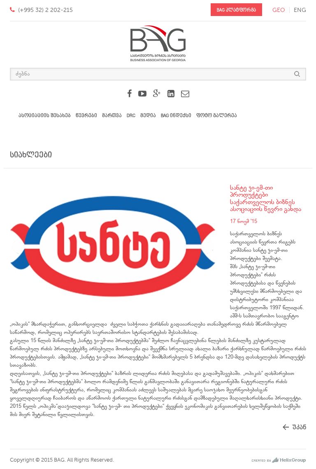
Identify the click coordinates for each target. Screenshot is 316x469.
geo (278, 10)
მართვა (112, 116)
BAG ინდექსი (176, 116)
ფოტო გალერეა (216, 116)
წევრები (86, 116)
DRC (131, 116)
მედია (148, 116)
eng (300, 10)
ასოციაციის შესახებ (45, 116)
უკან (299, 427)
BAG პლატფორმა (236, 10)
